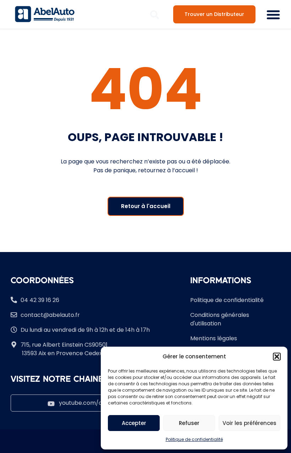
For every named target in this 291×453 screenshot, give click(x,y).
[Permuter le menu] (273, 14)
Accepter (134, 423)
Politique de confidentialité (194, 439)
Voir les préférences (249, 423)
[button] (276, 356)
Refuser (189, 423)
